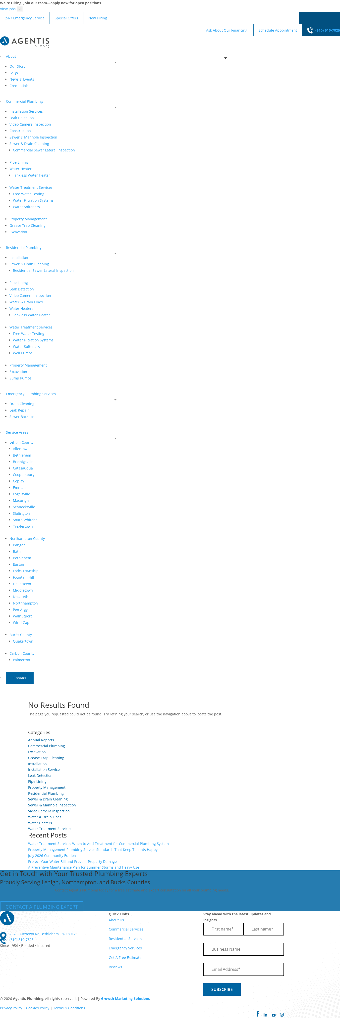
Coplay (18, 481)
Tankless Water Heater (31, 175)
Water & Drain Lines (26, 302)
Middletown (23, 590)
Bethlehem (22, 455)
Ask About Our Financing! (227, 30)
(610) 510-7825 (327, 30)
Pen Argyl (21, 609)
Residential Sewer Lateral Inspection (43, 270)
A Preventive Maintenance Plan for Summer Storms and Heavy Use (83, 867)
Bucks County (20, 634)
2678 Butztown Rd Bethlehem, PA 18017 (42, 933)
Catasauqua (23, 468)
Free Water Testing (28, 193)
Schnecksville (24, 507)
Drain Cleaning (21, 403)
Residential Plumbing (46, 793)
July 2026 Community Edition (52, 855)
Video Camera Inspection (30, 124)
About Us (116, 920)
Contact (19, 677)
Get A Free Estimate (125, 957)
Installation (18, 257)
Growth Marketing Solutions (125, 998)
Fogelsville (21, 494)
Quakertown (23, 641)
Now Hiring (97, 18)
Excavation (18, 232)
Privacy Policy (11, 1008)
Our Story (17, 66)
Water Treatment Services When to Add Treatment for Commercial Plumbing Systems (99, 843)
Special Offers (66, 18)
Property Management (28, 219)
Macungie (21, 500)
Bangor (19, 545)
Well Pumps (23, 353)
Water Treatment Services (31, 187)
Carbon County (21, 653)
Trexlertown (23, 526)
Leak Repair (19, 410)
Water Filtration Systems (33, 200)
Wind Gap (21, 622)
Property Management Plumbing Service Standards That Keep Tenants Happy (93, 849)
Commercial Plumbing (46, 746)
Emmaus (20, 487)
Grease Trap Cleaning (27, 225)
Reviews (115, 967)
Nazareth (20, 596)
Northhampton (25, 603)
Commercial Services (126, 929)
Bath (17, 551)
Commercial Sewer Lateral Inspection (44, 150)
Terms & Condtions (69, 1008)
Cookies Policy (37, 1008)
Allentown (21, 448)
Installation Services (26, 111)
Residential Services (125, 938)
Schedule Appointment (278, 30)
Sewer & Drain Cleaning (29, 143)
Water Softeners (26, 206)
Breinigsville (23, 461)
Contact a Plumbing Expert (41, 906)
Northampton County (27, 538)
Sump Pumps (20, 378)
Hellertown (22, 583)
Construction (20, 130)
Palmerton (21, 659)
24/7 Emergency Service (25, 18)
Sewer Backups (22, 416)
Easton (18, 564)
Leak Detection (21, 117)
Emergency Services (125, 948)
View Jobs (8, 8)
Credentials (19, 85)
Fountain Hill (23, 577)
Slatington (21, 513)
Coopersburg (24, 474)
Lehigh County (21, 442)
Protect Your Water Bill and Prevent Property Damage (72, 861)
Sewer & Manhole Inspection (33, 137)
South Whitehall (26, 519)
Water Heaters (21, 168)
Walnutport (22, 616)
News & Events (21, 79)
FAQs (13, 72)
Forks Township (26, 570)
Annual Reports (41, 740)
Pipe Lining (18, 162)
